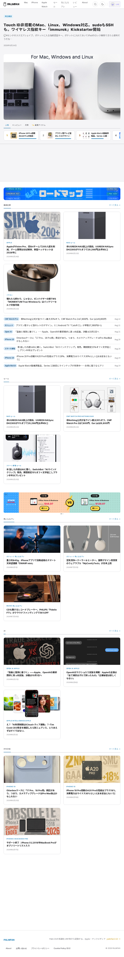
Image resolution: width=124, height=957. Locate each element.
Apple (9, 243)
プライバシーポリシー (40, 948)
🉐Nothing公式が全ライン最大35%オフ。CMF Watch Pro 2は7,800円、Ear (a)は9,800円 (63, 318)
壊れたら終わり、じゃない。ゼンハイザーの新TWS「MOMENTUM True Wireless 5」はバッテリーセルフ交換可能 (32, 301)
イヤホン (10, 295)
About (85, 2)
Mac (26, 2)
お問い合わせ (21, 948)
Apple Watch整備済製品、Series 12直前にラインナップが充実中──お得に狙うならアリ (100, 134)
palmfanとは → (113, 938)
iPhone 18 (9, 339)
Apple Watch (10, 365)
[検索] (95, 4)
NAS (68, 243)
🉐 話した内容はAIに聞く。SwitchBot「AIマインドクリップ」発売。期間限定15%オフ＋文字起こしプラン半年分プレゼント (64, 348)
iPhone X (11, 839)
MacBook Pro (21, 839)
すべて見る (114, 205)
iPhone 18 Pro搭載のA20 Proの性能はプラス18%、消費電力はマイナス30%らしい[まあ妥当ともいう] (27, 134)
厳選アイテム (39, 125)
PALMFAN (9, 939)
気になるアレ (19, 556)
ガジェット (9, 325)
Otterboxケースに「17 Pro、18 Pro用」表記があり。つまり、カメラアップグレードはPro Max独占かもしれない (64, 339)
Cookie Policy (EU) (62, 948)
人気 (7, 125)
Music (9, 606)
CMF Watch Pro (11, 319)
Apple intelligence (16, 721)
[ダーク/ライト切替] (102, 4)
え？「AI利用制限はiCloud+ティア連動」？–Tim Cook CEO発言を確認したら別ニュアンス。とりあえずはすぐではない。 (32, 727)
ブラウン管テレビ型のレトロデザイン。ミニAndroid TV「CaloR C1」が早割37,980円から (63, 134)
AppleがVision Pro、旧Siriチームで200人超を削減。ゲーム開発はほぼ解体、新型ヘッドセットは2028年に (31, 249)
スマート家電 (10, 348)
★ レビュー (16, 125)
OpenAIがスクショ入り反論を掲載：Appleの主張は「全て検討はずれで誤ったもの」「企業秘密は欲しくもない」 (91, 675)
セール (72, 243)
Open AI (8, 331)
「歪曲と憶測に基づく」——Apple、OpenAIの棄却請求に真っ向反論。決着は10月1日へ (57, 331)
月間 (26, 125)
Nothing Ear (88, 416)
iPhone (34, 2)
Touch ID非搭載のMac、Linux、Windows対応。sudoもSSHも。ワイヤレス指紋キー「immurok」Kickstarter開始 (59, 27)
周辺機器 (8, 16)
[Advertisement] (62, 162)
